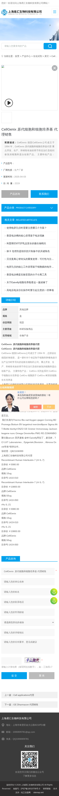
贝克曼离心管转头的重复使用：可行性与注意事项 (31, 259)
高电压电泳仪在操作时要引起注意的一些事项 (30, 290)
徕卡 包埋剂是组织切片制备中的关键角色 (28, 251)
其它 (47, 56)
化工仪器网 (26, 792)
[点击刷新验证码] (32, 660)
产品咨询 (15, 194)
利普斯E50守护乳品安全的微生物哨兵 (26, 243)
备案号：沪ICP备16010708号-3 (26, 789)
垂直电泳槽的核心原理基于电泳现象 (25, 235)
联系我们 (44, 194)
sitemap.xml (38, 792)
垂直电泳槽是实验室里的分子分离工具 (27, 274)
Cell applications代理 (23, 695)
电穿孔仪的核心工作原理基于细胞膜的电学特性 (31, 266)
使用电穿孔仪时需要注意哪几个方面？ (27, 227)
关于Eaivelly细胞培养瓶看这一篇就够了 (27, 282)
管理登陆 (47, 789)
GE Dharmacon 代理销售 (25, 704)
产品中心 (26, 56)
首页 (17, 56)
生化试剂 (37, 56)
